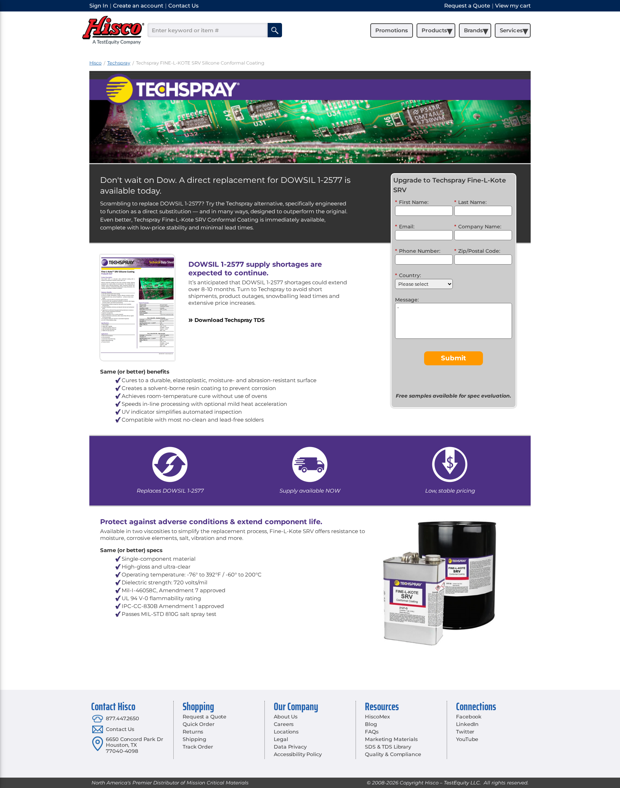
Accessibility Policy (297, 754)
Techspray (118, 63)
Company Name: (477, 226)
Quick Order (198, 724)
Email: (404, 226)
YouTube (467, 739)
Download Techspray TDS (226, 319)
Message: (407, 299)
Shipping (194, 739)
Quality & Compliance (393, 754)
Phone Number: (417, 251)
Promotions (391, 30)
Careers (283, 724)
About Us (285, 717)
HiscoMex (377, 717)
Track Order (198, 747)
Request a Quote (204, 717)
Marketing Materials (391, 739)
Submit (453, 358)
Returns (193, 732)
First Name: (411, 202)
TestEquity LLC (462, 782)
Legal (281, 739)
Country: (408, 275)
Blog (371, 724)
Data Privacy (290, 747)
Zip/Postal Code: (477, 251)
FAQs (371, 732)
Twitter (465, 732)
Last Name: (470, 202)
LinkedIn (467, 724)
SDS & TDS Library (388, 747)
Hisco (95, 63)
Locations (286, 732)
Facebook (469, 717)
